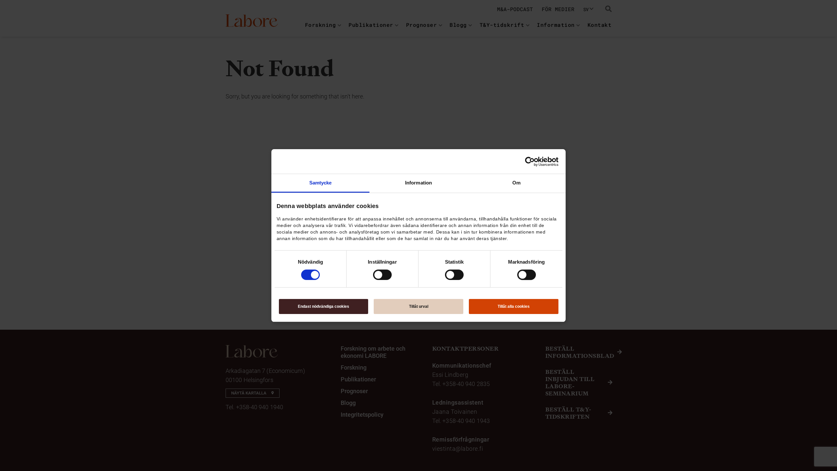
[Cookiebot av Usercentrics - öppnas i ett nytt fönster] (529, 161)
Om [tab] (516, 182)
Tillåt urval (418, 306)
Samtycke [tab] (320, 182)
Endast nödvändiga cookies (323, 306)
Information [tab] (418, 182)
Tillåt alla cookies (514, 306)
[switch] (382, 275)
